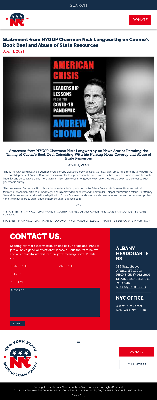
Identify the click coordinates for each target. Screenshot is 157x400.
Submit (17, 323)
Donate (140, 20)
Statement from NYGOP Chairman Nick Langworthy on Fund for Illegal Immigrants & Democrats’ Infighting (75, 220)
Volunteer (137, 364)
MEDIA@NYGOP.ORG (131, 287)
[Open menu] (79, 20)
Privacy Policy (78, 395)
